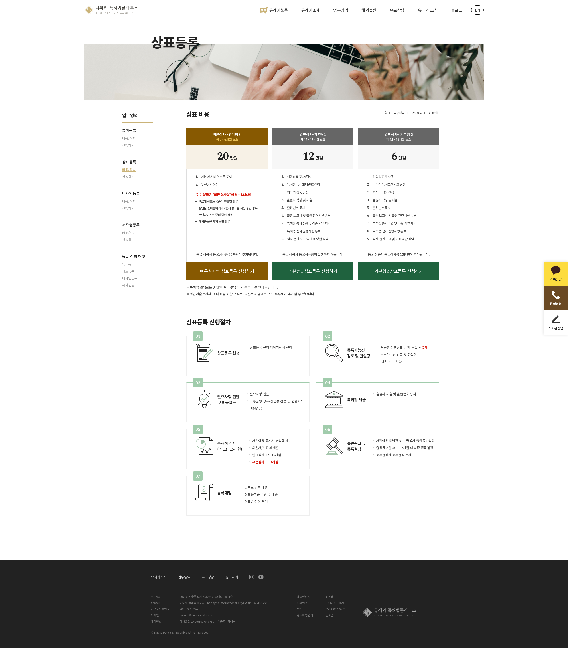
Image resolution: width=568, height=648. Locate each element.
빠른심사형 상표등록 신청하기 (227, 271)
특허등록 (129, 130)
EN (477, 10)
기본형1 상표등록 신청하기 (313, 271)
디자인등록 (131, 193)
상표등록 (129, 162)
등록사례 (232, 577)
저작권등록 (131, 225)
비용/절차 (129, 138)
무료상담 (397, 10)
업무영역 (340, 10)
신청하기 (128, 145)
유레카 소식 (428, 10)
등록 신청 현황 (133, 256)
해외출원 (368, 10)
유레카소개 (310, 10)
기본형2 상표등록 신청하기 (398, 271)
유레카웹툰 (278, 10)
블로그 (456, 10)
